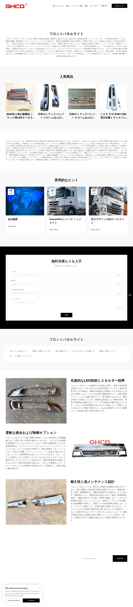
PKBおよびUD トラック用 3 (48, 574)
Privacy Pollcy (78, 598)
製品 (67, 6)
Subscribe (120, 558)
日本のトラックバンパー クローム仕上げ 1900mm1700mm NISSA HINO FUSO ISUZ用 (51, 116)
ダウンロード (94, 6)
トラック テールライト (46, 559)
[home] (16, 6)
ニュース (74, 6)
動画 (81, 6)
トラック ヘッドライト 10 (47, 563)
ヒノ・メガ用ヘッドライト (20, 356)
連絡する (104, 6)
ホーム (8, 559)
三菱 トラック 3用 (65, 574)
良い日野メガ (61, 351)
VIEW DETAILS (20, 97)
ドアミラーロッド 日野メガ (82, 351)
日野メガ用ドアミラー (41, 351)
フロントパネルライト (18, 351)
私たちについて (58, 6)
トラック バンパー (66, 559)
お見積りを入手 (119, 6)
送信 (66, 315)
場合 (86, 6)
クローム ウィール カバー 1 (48, 570)
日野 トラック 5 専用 (66, 578)
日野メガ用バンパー (107, 351)
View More (12, 226)
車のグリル (42, 586)
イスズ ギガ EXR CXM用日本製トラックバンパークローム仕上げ (113, 116)
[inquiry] (129, 295)
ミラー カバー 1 (65, 570)
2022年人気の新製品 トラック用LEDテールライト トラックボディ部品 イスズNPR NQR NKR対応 (19, 116)
